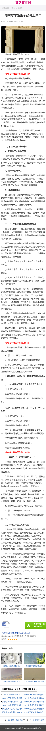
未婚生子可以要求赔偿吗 (33, 712)
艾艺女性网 (19, 728)
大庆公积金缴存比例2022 (12, 695)
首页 (13, 8)
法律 (20, 8)
